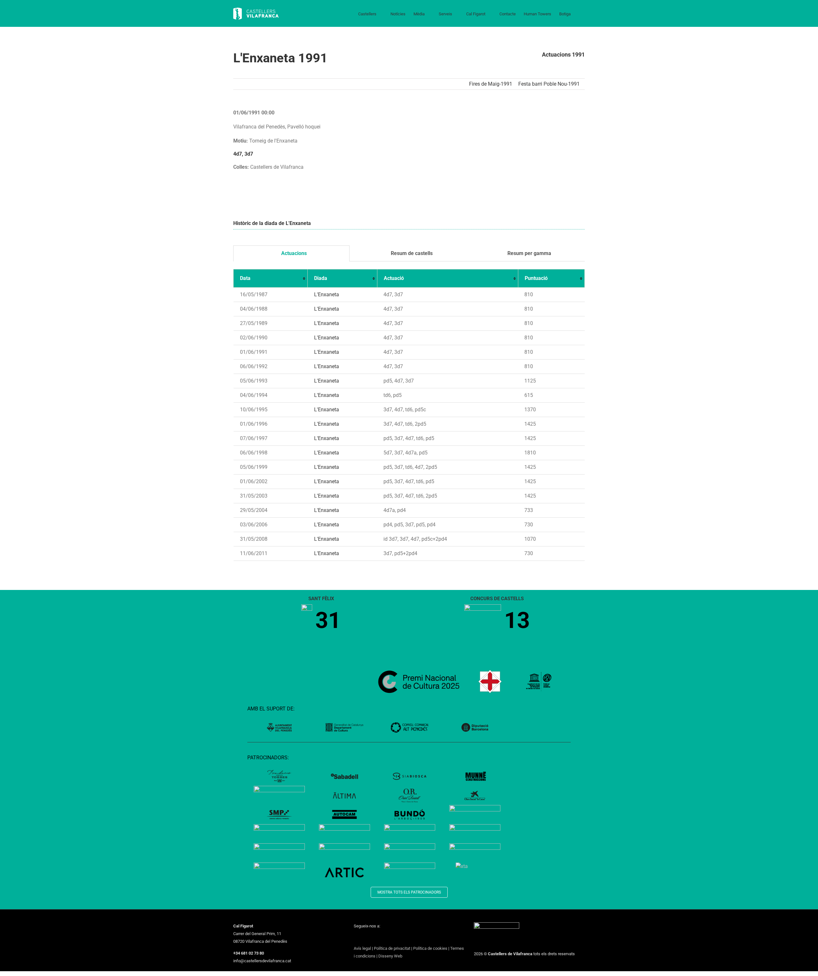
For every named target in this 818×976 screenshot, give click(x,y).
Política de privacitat (392, 948)
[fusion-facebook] (356, 937)
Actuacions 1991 (563, 54)
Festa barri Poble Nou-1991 (549, 84)
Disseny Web (390, 956)
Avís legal (362, 948)
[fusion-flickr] (405, 937)
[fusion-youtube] (380, 937)
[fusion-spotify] (397, 937)
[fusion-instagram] (372, 937)
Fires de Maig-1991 (490, 84)
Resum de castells (411, 253)
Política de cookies (430, 948)
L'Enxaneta (326, 294)
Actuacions (293, 253)
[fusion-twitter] (364, 937)
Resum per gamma (528, 253)
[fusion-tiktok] (389, 937)
